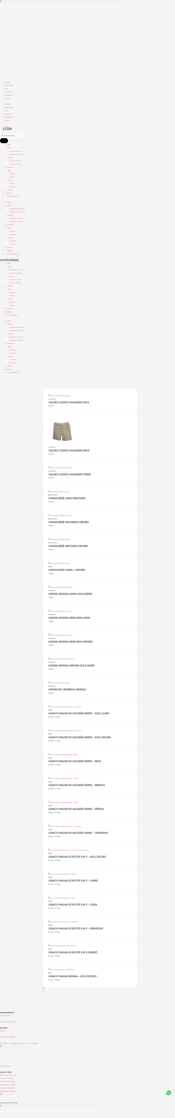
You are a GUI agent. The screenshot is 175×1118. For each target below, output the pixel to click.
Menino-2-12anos (15, 164)
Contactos (8, 95)
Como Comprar (5, 1016)
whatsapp (168, 1091)
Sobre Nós (8, 85)
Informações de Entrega (8, 1075)
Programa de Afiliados (7, 1037)
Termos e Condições (7, 1088)
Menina (12, 174)
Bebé (9, 148)
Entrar (7, 98)
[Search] (4, 140)
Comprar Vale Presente (8, 1022)
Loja (6, 89)
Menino (12, 177)
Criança (10, 158)
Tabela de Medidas (6, 1078)
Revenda (8, 92)
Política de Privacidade (8, 1091)
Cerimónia (10, 167)
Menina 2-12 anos (15, 161)
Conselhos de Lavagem (8, 1081)
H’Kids (7, 82)
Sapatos (9, 193)
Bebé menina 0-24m (16, 151)
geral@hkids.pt (5, 1066)
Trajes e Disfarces (12, 196)
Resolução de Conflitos (8, 1085)
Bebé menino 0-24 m (16, 154)
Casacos (9, 190)
